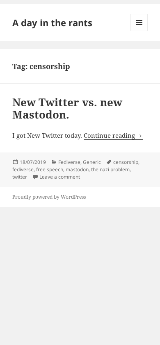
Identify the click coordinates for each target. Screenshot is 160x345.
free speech (49, 169)
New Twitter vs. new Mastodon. (67, 108)
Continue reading (113, 135)
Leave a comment (59, 176)
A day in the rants (52, 22)
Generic (92, 162)
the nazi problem (110, 169)
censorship (125, 162)
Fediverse (69, 162)
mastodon (77, 169)
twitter (19, 176)
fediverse (23, 169)
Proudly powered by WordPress (49, 196)
